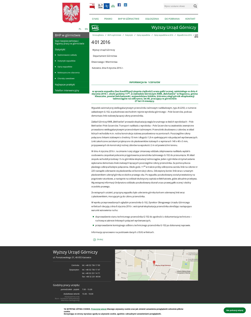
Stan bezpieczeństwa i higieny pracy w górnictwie (69, 42)
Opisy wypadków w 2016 (163, 35)
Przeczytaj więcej (98, 309)
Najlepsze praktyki (65, 84)
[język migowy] (107, 6)
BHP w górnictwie (114, 35)
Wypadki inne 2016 (184, 35)
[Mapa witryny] (113, 6)
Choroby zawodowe (66, 78)
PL (80, 29)
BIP (92, 6)
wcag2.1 (100, 6)
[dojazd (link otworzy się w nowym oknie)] (156, 264)
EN (86, 29)
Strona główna (98, 35)
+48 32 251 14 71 (92, 273)
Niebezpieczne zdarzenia (69, 72)
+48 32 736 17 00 (92, 265)
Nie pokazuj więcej (234, 310)
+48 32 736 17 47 (92, 269)
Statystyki (129, 35)
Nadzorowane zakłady (67, 55)
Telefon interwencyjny (67, 90)
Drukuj (100, 239)
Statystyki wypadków (66, 61)
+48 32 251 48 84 (93, 276)
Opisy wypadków (143, 35)
